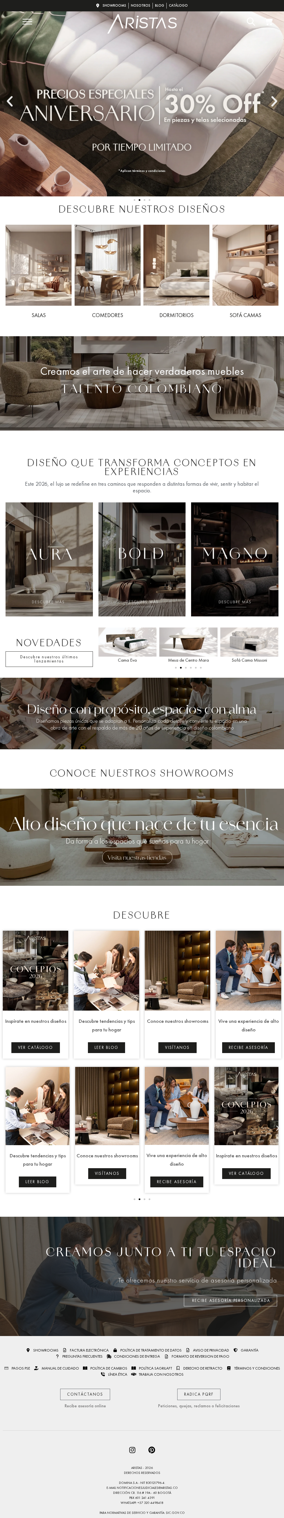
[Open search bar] (249, 21)
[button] (10, 101)
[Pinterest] (151, 1450)
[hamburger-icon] (26, 22)
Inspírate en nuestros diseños (35, 1021)
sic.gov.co (175, 1513)
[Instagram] (132, 1450)
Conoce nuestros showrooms (177, 1021)
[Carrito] (269, 21)
